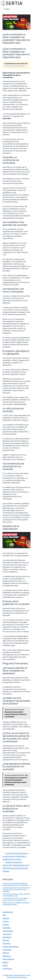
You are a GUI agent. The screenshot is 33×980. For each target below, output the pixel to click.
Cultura (6, 924)
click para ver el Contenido (14, 66)
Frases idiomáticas (11, 946)
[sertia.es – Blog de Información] (11, 3)
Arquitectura (8, 912)
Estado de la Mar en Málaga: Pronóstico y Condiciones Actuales (16, 903)
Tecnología (7, 968)
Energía (6, 940)
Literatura (7, 956)
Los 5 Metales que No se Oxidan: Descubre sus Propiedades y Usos (16, 895)
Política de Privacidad (17, 975)
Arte (4, 915)
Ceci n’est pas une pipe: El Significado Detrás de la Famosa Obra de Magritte (15, 884)
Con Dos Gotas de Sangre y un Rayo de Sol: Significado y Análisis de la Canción (16, 856)
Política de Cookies (19, 977)
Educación (7, 937)
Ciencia (6, 918)
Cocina (6, 921)
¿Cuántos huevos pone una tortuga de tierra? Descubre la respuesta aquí (15, 899)
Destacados (8, 931)
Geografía (7, 950)
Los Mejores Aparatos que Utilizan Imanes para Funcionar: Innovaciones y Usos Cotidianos (16, 889)
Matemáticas (8, 959)
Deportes (7, 928)
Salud (5, 965)
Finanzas (6, 943)
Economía (7, 934)
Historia (6, 953)
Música (6, 962)
